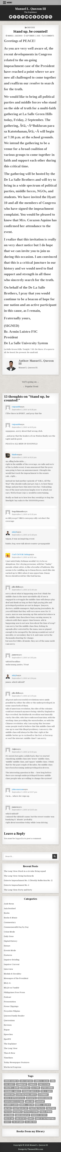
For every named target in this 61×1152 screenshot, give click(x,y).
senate (30, 1118)
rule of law (9, 1118)
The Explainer (10, 1044)
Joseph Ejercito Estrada (14, 1101)
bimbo (15, 454)
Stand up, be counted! (30, 31)
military (8, 1108)
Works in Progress (12, 1067)
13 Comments (49, 36)
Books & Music (10, 918)
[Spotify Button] (38, 17)
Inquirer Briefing (11, 960)
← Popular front (30, 386)
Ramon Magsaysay (22, 1115)
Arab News (9, 904)
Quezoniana (9, 1020)
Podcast (7, 997)
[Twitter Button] (10, 17)
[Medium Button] (30, 17)
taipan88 (16, 407)
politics (8, 1111)
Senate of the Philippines (45, 1118)
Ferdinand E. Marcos (12, 1091)
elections (35, 1087)
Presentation (10, 1002)
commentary (22, 1084)
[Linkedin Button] (18, 17)
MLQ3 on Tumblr (11, 988)
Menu (9, 2)
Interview (8, 969)
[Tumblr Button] (34, 17)
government (43, 1094)
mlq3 (14, 532)
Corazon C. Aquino (12, 1087)
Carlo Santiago (26, 1081)
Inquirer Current (11, 964)
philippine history (20, 1108)
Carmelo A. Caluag (41, 1081)
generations (9, 1094)
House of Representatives (15, 1098)
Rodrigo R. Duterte (39, 1115)
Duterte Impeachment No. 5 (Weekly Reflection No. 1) (28, 880)
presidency (17, 1111)
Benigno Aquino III (11, 1081)
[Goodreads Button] (42, 17)
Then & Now (9, 1053)
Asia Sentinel (10, 908)
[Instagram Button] (22, 17)
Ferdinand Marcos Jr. (30, 1091)
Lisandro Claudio (11, 1104)
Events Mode (10, 950)
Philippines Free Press (14, 992)
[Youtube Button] (26, 17)
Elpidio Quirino (47, 1087)
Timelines (8, 1058)
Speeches (8, 1034)
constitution (44, 1084)
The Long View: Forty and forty (18, 890)
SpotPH (7, 1039)
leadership (40, 1101)
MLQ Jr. (7, 983)
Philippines (51, 1108)
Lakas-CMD (30, 1101)
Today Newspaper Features (16, 1062)
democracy (25, 1087)
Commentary (10, 922)
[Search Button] (50, 17)
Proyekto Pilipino (12, 1011)
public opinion (45, 1111)
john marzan (17, 789)
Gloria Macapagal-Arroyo (26, 1094)
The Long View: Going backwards (19, 876)
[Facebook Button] (14, 17)
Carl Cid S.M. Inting (21, 554)
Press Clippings (11, 1006)
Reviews (8, 1025)
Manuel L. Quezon (26, 1104)
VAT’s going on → (30, 382)
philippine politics (37, 1108)
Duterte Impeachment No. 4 (16, 885)
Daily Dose (31, 27)
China (53, 1081)
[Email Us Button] (46, 17)
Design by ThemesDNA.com (30, 1149)
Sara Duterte (20, 1118)
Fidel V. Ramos (46, 1091)
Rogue (7, 1030)
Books (7, 913)
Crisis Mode (9, 932)
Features (8, 955)
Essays (7, 946)
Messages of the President (16, 978)
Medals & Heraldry (12, 974)
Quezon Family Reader (14, 1016)
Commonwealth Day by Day (16, 927)
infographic (31, 1098)
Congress (32, 1084)
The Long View (10, 1048)
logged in (19, 838)
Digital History (10, 941)
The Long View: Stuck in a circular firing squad (25, 871)
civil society (10, 1084)
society (8, 1122)
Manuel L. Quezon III (30, 9)
